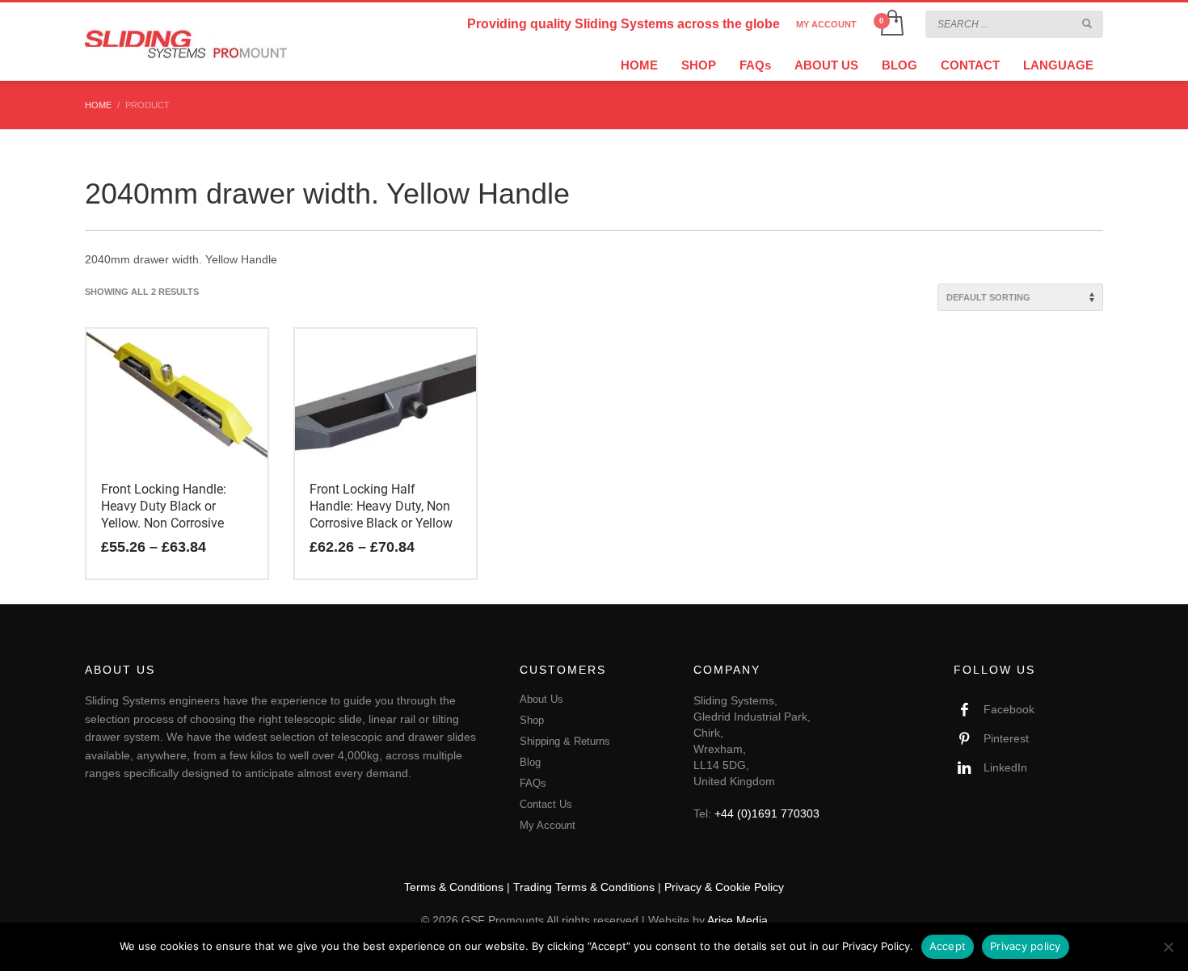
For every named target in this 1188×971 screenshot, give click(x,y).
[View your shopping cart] (891, 24)
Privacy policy (1025, 945)
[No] (1168, 947)
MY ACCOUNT (826, 24)
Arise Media (737, 920)
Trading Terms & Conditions (584, 887)
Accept (948, 945)
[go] (1087, 23)
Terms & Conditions (453, 887)
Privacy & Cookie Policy (724, 887)
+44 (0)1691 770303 (766, 813)
